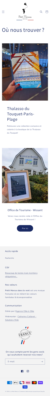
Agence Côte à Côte (25, 311)
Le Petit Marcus (14, 391)
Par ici (25, 228)
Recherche (9, 258)
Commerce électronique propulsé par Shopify (32, 391)
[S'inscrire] (42, 362)
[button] (3, 12)
